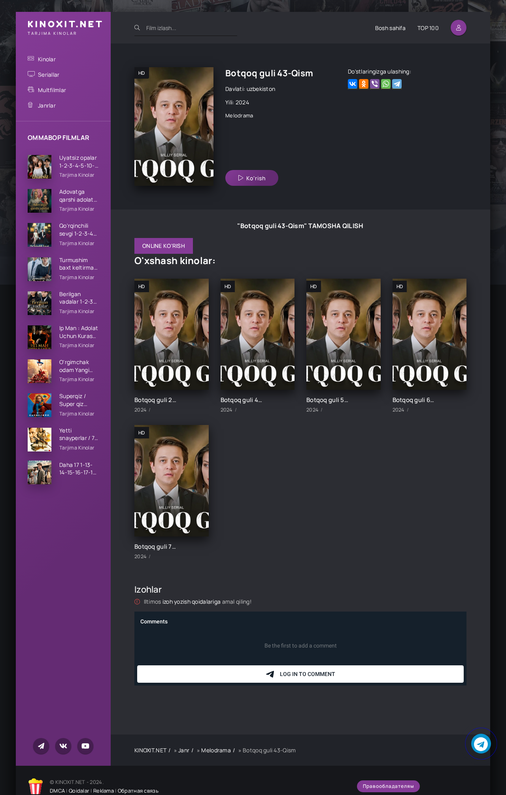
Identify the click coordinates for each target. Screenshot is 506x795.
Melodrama (239, 115)
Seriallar (49, 74)
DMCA (57, 790)
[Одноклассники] (363, 84)
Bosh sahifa (390, 28)
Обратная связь (138, 790)
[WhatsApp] (386, 84)
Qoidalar (79, 790)
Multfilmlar (52, 90)
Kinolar (47, 59)
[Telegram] (397, 84)
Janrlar (47, 105)
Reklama (103, 790)
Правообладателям (388, 786)
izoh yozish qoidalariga (192, 601)
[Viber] (375, 84)
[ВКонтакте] (352, 84)
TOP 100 (428, 28)
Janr (183, 750)
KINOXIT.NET (150, 750)
